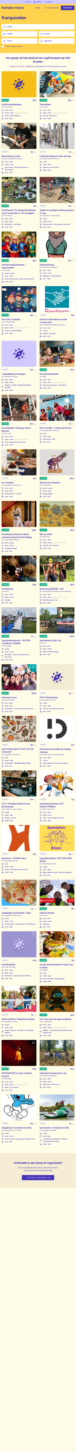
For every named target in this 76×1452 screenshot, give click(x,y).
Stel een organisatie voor (39, 1177)
